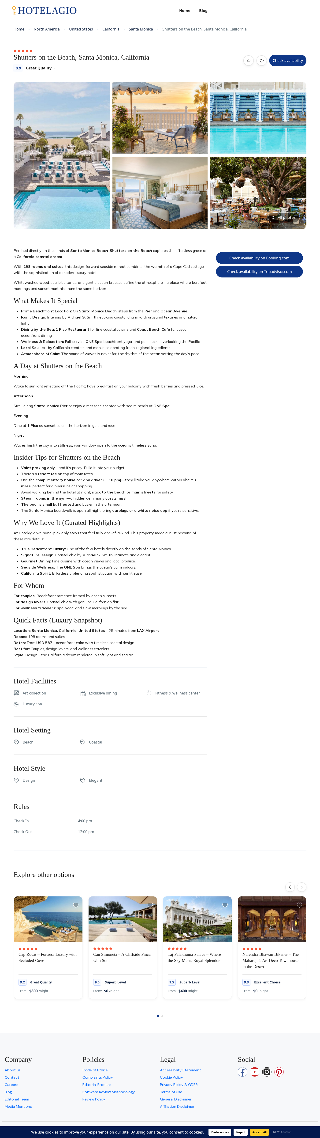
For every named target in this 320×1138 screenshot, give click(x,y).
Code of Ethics (95, 1070)
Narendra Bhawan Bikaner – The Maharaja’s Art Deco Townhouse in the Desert (270, 960)
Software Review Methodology (108, 1091)
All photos (287, 217)
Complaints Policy (97, 1077)
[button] (158, 1016)
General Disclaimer (176, 1099)
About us (13, 1070)
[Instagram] (267, 1072)
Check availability (288, 60)
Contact (12, 1077)
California (110, 29)
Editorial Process (96, 1084)
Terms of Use (171, 1091)
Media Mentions (18, 1106)
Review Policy (93, 1099)
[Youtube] (254, 1072)
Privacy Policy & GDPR (179, 1084)
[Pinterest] (279, 1072)
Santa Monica (141, 29)
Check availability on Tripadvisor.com (259, 271)
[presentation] (290, 887)
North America (47, 29)
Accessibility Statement (180, 1070)
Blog (203, 10)
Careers (11, 1084)
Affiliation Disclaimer (177, 1106)
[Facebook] (242, 1072)
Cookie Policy (171, 1077)
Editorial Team (17, 1099)
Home (184, 10)
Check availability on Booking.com (259, 258)
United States (81, 29)
